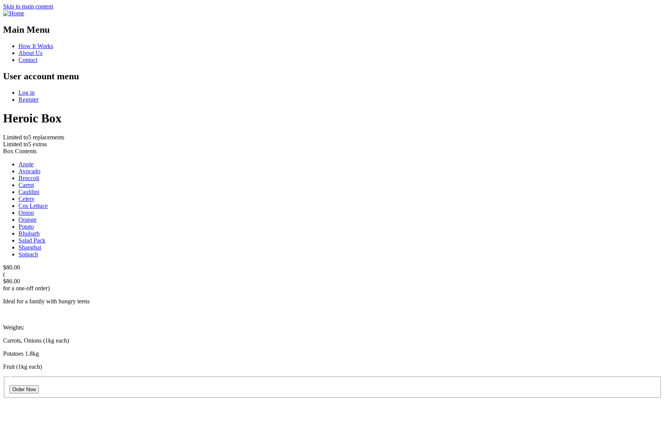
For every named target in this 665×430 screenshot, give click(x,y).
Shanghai (29, 247)
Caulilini (28, 192)
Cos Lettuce (33, 205)
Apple (25, 164)
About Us (30, 53)
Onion (26, 212)
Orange (27, 219)
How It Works (35, 46)
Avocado (29, 171)
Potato (26, 226)
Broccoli (28, 178)
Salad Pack (31, 240)
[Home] (13, 13)
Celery (26, 199)
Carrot (26, 185)
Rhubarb (29, 233)
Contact (27, 60)
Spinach (28, 254)
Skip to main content (28, 6)
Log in (26, 92)
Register (28, 99)
